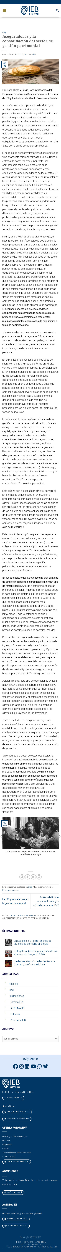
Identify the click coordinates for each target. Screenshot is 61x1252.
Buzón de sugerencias (18, 1119)
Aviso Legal (41, 1242)
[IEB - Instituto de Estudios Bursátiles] (30, 10)
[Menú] (4, 10)
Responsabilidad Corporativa (21, 1247)
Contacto (28, 1242)
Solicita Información (18, 1162)
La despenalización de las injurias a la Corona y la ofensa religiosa (34, 963)
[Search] (57, 10)
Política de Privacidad (32, 1244)
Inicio (13, 915)
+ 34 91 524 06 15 (14, 1098)
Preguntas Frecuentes (18, 1112)
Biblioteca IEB (18, 1020)
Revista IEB (16, 1002)
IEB (34, 55)
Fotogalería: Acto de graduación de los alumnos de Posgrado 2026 (35, 953)
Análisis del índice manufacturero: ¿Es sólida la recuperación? (46, 901)
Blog (4, 32)
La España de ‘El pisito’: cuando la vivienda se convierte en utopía (32, 942)
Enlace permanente (10, 890)
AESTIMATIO (17, 1008)
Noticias (13, 983)
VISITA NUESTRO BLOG (17, 1226)
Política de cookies (47, 1247)
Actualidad (23, 915)
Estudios (15, 1014)
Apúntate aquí (14, 1192)
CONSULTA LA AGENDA (17, 1219)
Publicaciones (16, 995)
